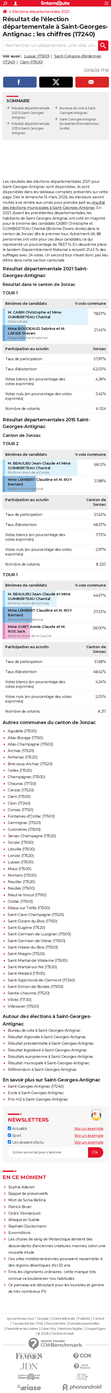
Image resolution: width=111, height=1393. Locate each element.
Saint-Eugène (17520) (26, 927)
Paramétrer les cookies (22, 1329)
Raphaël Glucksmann (27, 1226)
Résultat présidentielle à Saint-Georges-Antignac (51, 1043)
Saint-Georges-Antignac (78, 119)
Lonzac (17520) (21, 855)
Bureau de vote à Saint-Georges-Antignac (44, 1030)
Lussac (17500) (37, 56)
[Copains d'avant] (29, 1377)
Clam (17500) (31, 62)
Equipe (44, 1318)
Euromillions (19, 1232)
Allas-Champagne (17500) (30, 744)
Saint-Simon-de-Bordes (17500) (35, 986)
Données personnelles (83, 1323)
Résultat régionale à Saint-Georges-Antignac (47, 1037)
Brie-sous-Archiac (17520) (30, 764)
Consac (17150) (20, 809)
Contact (99, 1318)
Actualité (19, 1128)
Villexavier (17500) (23, 1006)
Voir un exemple (89, 1128)
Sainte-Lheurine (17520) (29, 993)
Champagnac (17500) (26, 777)
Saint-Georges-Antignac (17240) (36, 1086)
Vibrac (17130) (19, 999)
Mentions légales (70, 1329)
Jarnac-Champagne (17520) (32, 836)
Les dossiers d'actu (27, 1142)
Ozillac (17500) (20, 901)
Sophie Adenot (21, 1187)
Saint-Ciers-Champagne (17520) (36, 914)
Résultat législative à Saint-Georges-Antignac (47, 1050)
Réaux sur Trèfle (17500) (29, 908)
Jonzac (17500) (20, 842)
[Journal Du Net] (29, 1366)
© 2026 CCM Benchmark (55, 1334)
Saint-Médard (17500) (26, 973)
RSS (40, 1323)
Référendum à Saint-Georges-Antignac (42, 1069)
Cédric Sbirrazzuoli (24, 1213)
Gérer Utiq (48, 1329)
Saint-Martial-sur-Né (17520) (32, 967)
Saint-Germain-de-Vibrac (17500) (36, 941)
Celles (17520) (19, 770)
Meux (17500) (19, 869)
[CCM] (82, 1356)
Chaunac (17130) (22, 783)
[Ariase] (29, 1387)
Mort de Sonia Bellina (27, 1200)
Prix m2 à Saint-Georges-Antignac (38, 1099)
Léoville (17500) (21, 849)
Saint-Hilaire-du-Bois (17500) (33, 947)
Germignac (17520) (24, 822)
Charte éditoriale (63, 1318)
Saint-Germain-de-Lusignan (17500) (39, 934)
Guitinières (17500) (24, 829)
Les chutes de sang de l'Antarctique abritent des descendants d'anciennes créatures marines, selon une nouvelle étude (57, 1245)
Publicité (84, 1318)
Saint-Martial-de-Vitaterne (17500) (37, 960)
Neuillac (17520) (21, 881)
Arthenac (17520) (22, 757)
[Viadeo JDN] (82, 1377)
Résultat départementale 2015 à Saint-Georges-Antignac (31, 128)
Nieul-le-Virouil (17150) (27, 895)
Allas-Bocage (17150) (25, 737)
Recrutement (55, 1323)
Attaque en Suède (23, 1219)
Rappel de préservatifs (28, 1193)
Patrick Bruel (19, 1206)
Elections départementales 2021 (40, 11)
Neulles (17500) (21, 888)
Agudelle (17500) (22, 731)
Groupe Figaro (95, 1329)
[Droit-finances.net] (82, 1366)
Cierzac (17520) (21, 790)
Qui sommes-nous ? (21, 1318)
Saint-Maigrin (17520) (26, 953)
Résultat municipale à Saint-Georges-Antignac (48, 1063)
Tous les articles (23, 1323)
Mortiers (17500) (22, 875)
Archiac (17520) (21, 750)
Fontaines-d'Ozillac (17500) (31, 816)
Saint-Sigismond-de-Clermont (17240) (41, 980)
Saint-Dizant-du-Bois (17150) (32, 921)
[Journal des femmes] (29, 1356)
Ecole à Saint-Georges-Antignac (36, 1093)
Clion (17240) (19, 803)
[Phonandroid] (82, 1387)
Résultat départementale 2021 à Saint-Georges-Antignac (31, 112)
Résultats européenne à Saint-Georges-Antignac (50, 1056)
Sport (16, 1135)
